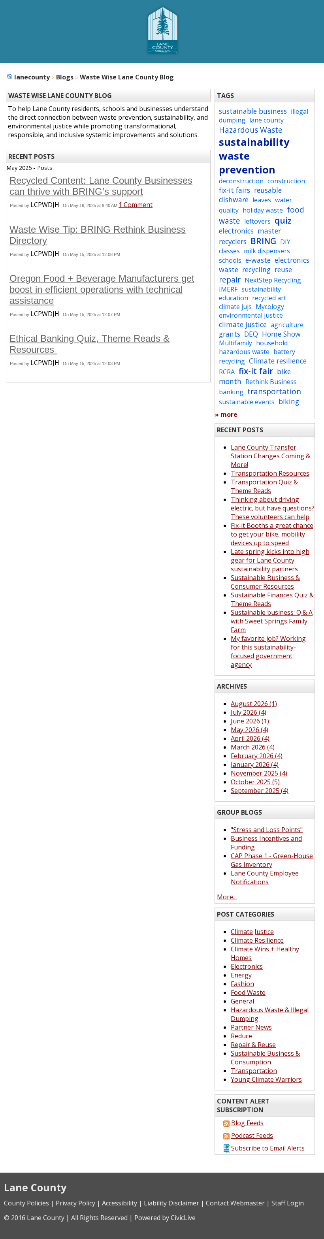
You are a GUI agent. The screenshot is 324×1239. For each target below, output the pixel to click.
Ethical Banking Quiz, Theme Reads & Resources (89, 344)
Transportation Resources (270, 473)
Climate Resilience (257, 940)
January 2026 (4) (255, 764)
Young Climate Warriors (266, 1079)
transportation (274, 391)
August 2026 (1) (254, 703)
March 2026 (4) (253, 747)
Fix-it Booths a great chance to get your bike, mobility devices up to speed (272, 534)
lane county (266, 120)
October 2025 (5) (255, 782)
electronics (236, 230)
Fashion (242, 983)
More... (227, 897)
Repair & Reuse (253, 1044)
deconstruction (241, 181)
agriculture (287, 324)
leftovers (257, 221)
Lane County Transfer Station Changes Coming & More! (270, 456)
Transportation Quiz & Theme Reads (264, 486)
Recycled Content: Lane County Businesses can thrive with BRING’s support (100, 186)
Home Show (281, 334)
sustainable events (247, 401)
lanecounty (32, 77)
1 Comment (136, 204)
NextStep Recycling (273, 280)
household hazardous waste (253, 347)
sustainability (254, 142)
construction (286, 181)
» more (226, 414)
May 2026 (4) (249, 729)
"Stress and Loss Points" (267, 829)
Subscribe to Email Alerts (268, 1148)
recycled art (269, 298)
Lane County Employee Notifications (265, 877)
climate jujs (235, 306)
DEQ (251, 334)
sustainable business (253, 111)
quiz (283, 220)
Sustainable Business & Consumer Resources (265, 582)
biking (289, 401)
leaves (261, 200)
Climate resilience (278, 360)
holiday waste (263, 210)
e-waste (258, 260)
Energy (241, 975)
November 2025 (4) (259, 773)
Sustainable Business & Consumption (265, 1057)
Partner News (251, 1027)
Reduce (241, 1036)
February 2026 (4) (257, 755)
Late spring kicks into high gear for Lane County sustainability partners (270, 560)
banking (231, 392)
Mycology (270, 306)
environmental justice (251, 315)
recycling (256, 269)
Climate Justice (252, 931)
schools (230, 260)
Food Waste (248, 992)
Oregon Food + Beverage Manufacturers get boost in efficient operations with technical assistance (101, 289)
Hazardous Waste (251, 129)
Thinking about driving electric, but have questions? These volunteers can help (273, 508)
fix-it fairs (234, 190)
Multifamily (235, 343)
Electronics (247, 966)
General (242, 1001)
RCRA (227, 371)
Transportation (254, 1070)
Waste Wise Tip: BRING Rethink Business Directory (97, 235)
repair (230, 279)
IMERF (228, 289)
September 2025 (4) (259, 790)
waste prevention (247, 163)
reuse (283, 269)
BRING (263, 241)
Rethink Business (271, 381)
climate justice (243, 324)
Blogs (64, 77)
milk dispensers (267, 251)
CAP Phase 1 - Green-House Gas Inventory (272, 860)
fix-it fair (256, 371)
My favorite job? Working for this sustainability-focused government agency (268, 651)
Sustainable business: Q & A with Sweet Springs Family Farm (272, 621)
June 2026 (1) (250, 721)
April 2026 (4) (250, 738)
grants (229, 334)
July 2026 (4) (248, 712)
